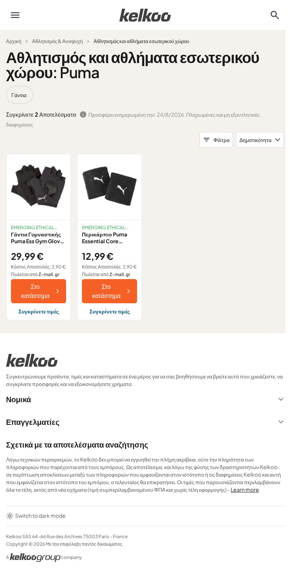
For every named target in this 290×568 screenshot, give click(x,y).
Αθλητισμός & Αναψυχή (57, 41)
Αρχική (13, 41)
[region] (145, 95)
